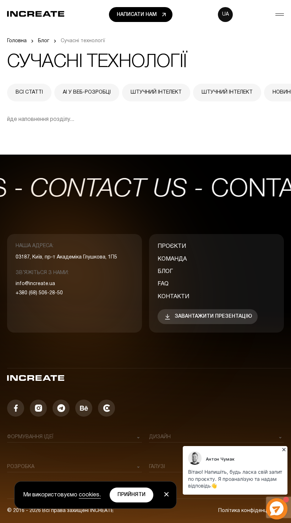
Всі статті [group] (29, 92)
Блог (165, 271)
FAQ (163, 284)
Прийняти (131, 495)
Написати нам (137, 14)
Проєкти (172, 246)
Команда (172, 259)
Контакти (173, 296)
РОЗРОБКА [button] (20, 466)
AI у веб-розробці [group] (87, 92)
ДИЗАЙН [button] (160, 437)
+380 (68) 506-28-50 (39, 293)
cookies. (90, 495)
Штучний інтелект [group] (156, 92)
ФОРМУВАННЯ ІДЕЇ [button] (30, 437)
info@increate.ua (35, 284)
